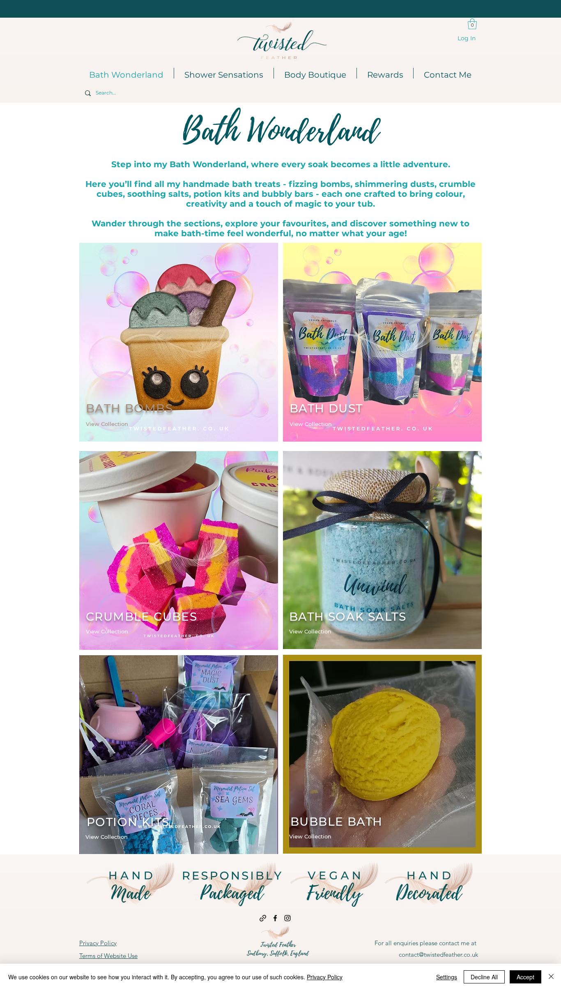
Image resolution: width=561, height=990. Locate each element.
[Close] (551, 976)
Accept (525, 977)
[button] (472, 23)
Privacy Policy (325, 977)
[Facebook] (275, 918)
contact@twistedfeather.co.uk (438, 954)
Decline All (484, 977)
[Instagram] (287, 918)
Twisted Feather (278, 944)
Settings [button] (446, 977)
